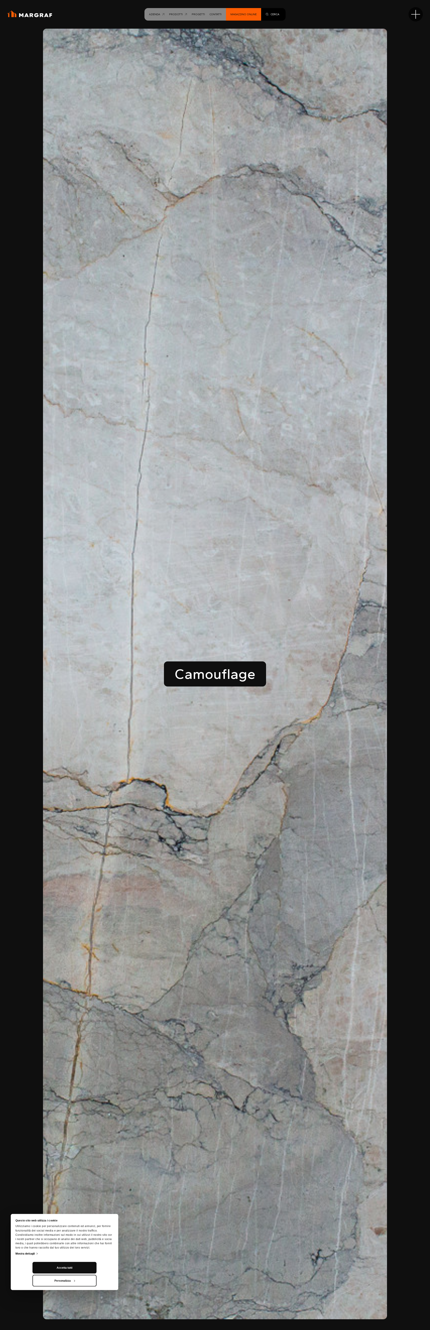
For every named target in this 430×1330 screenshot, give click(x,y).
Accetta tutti (64, 1267)
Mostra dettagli (25, 1253)
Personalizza (62, 1280)
